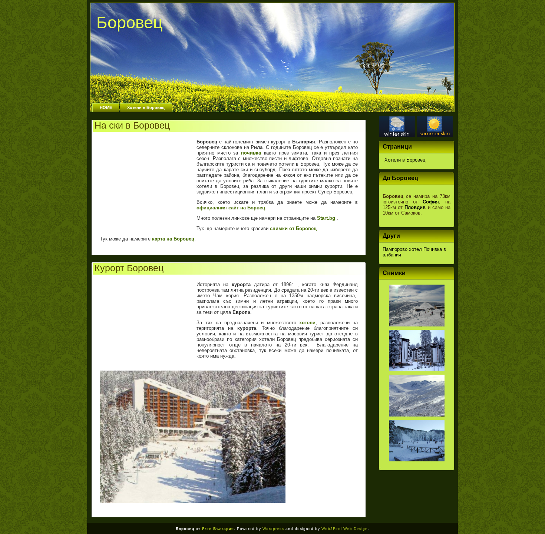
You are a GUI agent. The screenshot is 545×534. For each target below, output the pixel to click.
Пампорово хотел (402, 249)
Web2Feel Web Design (344, 529)
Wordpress (273, 529)
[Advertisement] (146, 180)
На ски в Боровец (132, 125)
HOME (106, 107)
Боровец (129, 22)
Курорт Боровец (129, 268)
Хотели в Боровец (146, 107)
